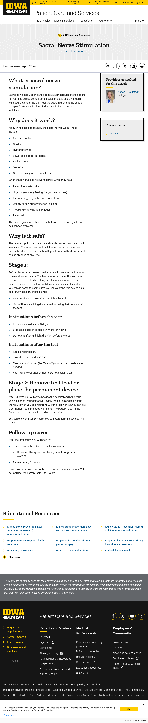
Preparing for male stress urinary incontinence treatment (124, 542)
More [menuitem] (138, 20)
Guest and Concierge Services (67, 689)
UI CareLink (82, 672)
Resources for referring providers (89, 644)
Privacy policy (10, 715)
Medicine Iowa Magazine (112, 695)
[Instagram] (141, 616)
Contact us (46, 647)
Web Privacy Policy (75, 684)
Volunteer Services (113, 689)
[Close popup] (143, 704)
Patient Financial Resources (55, 658)
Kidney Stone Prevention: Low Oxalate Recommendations (73, 528)
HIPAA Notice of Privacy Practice (47, 684)
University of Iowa (136, 695)
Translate (125, 2)
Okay (129, 709)
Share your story (49, 653)
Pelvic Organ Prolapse (20, 550)
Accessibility (93, 684)
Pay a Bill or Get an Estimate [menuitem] (48, 2)
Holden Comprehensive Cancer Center (78, 695)
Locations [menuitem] (86, 20)
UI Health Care (20, 695)
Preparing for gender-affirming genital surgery (73, 542)
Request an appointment (14, 629)
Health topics (47, 664)
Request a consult (86, 656)
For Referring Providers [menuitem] (73, 2)
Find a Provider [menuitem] (42, 20)
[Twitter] (122, 616)
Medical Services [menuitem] (64, 20)
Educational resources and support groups (55, 671)
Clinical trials (83, 662)
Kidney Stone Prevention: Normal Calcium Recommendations (124, 528)
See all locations (16, 636)
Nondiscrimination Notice (16, 684)
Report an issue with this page (127, 665)
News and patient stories (127, 652)
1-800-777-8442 (12, 660)
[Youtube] (132, 616)
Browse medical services (16, 649)
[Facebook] (113, 616)
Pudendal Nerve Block (118, 550)
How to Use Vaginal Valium (72, 550)
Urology (114, 133)
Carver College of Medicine (43, 695)
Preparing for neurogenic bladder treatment (26, 542)
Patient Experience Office (37, 689)
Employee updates (123, 658)
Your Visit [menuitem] (103, 20)
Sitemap (7, 695)
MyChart (45, 642)
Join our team (121, 642)
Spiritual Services (93, 689)
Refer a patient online (88, 651)
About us (118, 647)
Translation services (13, 689)
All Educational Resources (76, 35)
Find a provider (15, 642)
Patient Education (74, 51)
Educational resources (88, 667)
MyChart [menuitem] (26, 2)
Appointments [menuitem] (9, 2)
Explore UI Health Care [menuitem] (102, 2)
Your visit (45, 637)
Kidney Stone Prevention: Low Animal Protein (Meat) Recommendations (24, 530)
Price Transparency (134, 689)
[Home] (16, 7)
